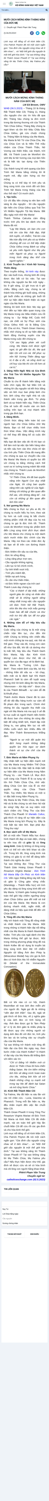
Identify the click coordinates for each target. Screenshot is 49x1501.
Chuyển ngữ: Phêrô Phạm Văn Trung (21, 27)
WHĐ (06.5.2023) (13, 108)
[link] (5, 1209)
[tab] (14, 1234)
